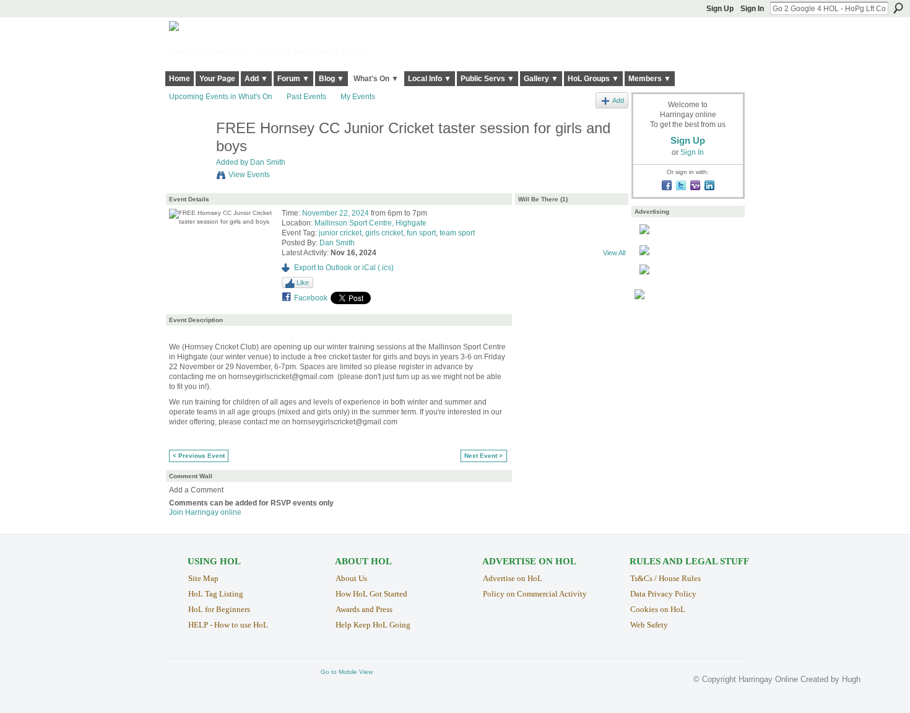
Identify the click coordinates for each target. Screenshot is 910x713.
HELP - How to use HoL (228, 624)
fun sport (421, 233)
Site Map (203, 578)
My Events (357, 96)
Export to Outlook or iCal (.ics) (344, 267)
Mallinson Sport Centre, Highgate (370, 223)
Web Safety (649, 624)
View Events (249, 174)
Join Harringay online (205, 512)
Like (303, 282)
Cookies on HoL (657, 609)
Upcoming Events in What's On (220, 96)
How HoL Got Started (371, 593)
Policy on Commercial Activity (535, 593)
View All (614, 252)
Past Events (306, 96)
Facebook (310, 298)
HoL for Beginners (219, 609)
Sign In (752, 8)
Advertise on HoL (512, 578)
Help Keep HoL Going (373, 624)
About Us (351, 578)
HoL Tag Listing (215, 593)
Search (898, 8)
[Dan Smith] (189, 154)
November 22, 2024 (335, 213)
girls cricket (384, 233)
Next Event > (483, 455)
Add (618, 100)
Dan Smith (267, 162)
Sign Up (720, 8)
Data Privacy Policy (663, 593)
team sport (457, 233)
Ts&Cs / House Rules (665, 578)
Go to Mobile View (347, 671)
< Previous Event (199, 455)
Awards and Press (364, 609)
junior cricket (340, 233)
